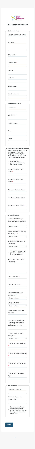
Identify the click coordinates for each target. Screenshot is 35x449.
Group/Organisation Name (16, 35)
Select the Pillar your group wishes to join (17, 232)
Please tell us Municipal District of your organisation (17, 220)
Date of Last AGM (14, 284)
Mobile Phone (12, 123)
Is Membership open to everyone (16, 335)
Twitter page (12, 86)
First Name (11, 107)
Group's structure (14, 303)
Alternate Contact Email (16, 205)
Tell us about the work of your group (16, 260)
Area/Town (11, 55)
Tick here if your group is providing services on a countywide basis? (18, 252)
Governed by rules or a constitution (15, 294)
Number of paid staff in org (17, 363)
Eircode (10, 70)
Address (11, 42)
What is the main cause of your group (16, 242)
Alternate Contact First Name (15, 170)
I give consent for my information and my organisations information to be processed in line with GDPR (18, 410)
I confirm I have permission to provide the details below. (17, 162)
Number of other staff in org (16, 375)
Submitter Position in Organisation (15, 398)
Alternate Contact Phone (16, 197)
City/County (12, 62)
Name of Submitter (14, 389)
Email (10, 139)
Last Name (11, 115)
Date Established (13, 277)
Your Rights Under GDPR (17, 437)
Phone (10, 131)
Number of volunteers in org (17, 353)
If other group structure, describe (16, 312)
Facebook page (13, 94)
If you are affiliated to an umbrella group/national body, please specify (16, 323)
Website (11, 78)
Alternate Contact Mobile (16, 190)
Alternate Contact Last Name (15, 180)
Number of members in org (17, 343)
